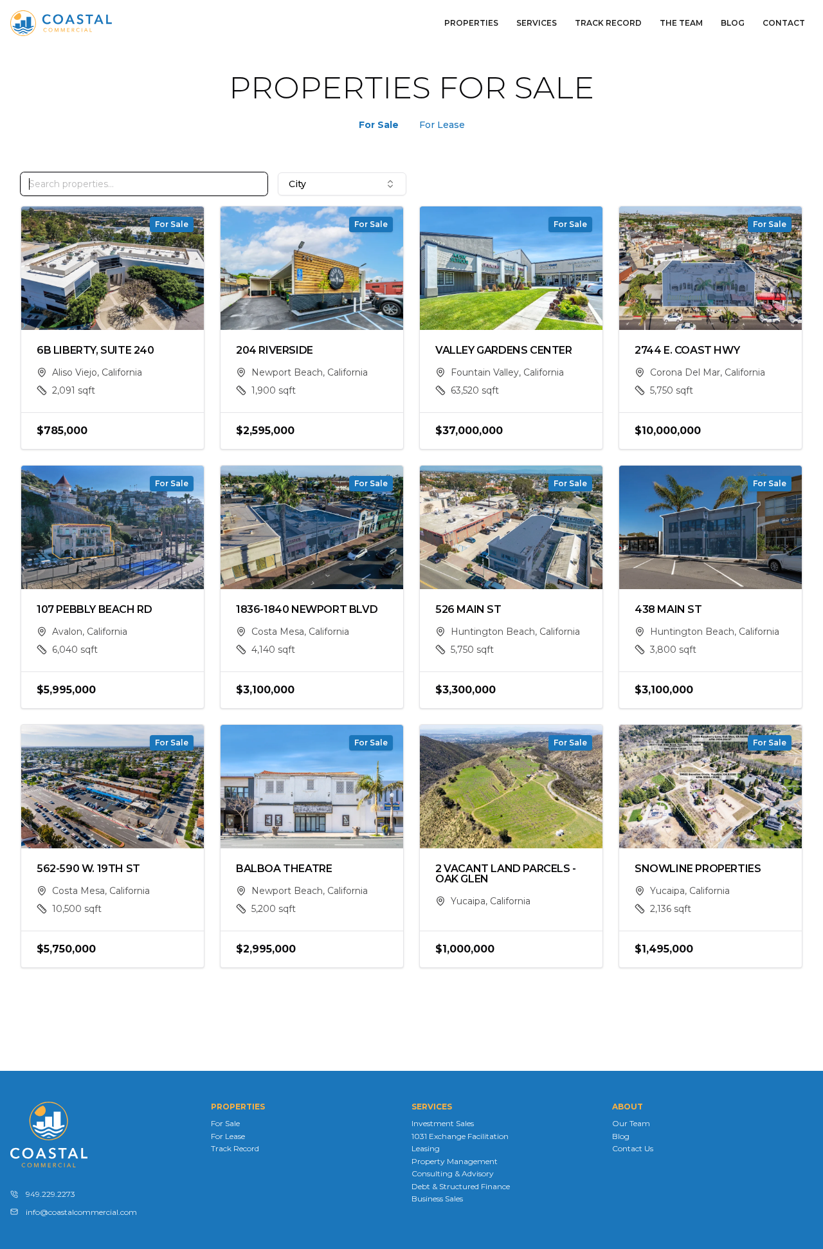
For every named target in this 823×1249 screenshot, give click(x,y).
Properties (471, 23)
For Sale (379, 125)
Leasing (426, 1148)
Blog (733, 23)
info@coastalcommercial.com (81, 1212)
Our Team (631, 1123)
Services (536, 23)
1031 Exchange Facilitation (460, 1136)
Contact (784, 23)
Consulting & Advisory (453, 1173)
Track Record (608, 23)
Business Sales (437, 1198)
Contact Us (632, 1148)
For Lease (442, 125)
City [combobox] (297, 184)
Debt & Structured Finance (461, 1186)
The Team (681, 23)
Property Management (455, 1161)
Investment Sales (443, 1123)
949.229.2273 (50, 1194)
